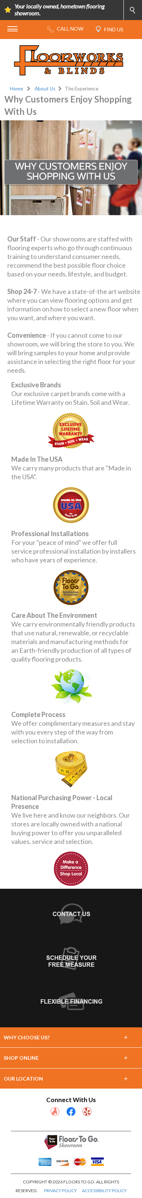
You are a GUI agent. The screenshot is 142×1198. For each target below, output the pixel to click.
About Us (45, 89)
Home (16, 89)
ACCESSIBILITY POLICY (104, 1190)
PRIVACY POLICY (60, 1190)
